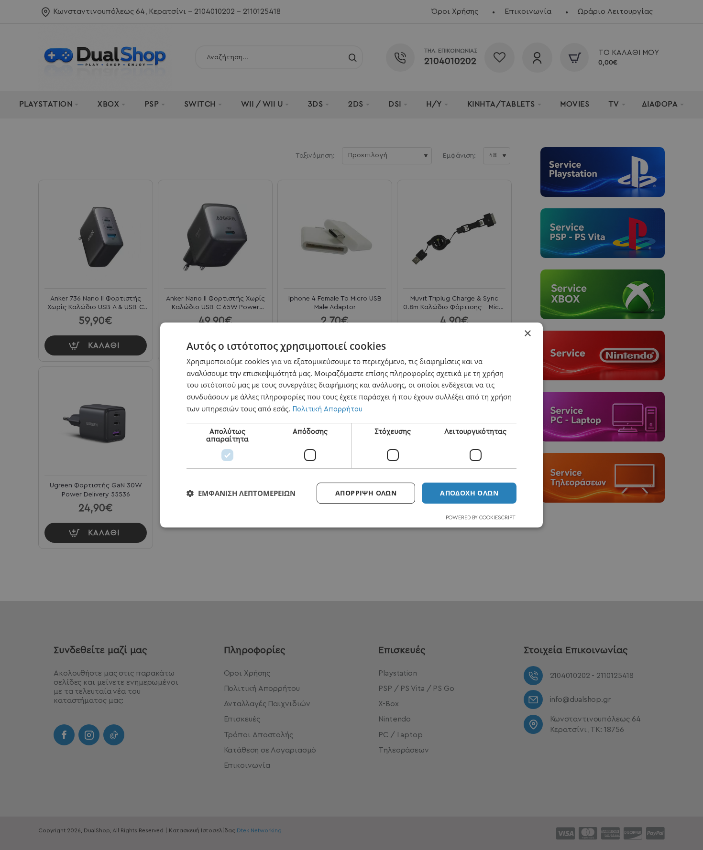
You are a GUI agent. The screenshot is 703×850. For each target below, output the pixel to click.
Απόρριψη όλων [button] (365, 492)
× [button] (527, 333)
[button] (241, 493)
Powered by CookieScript (481, 517)
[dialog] (351, 425)
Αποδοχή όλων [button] (469, 492)
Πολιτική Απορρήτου (327, 409)
